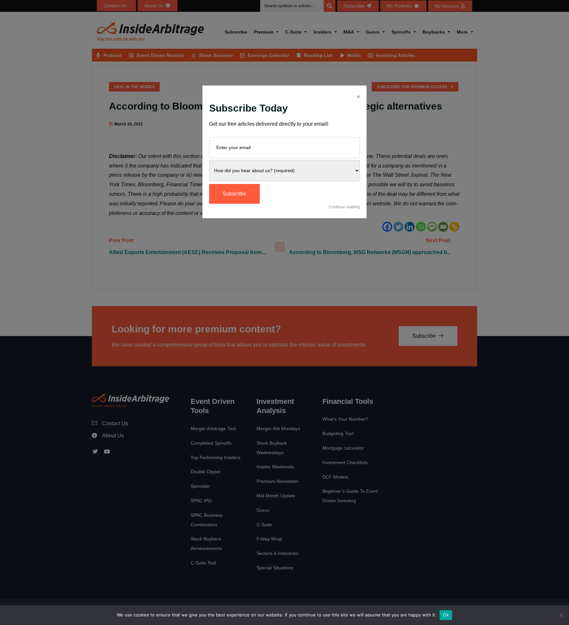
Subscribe (234, 193)
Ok (446, 614)
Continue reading (344, 207)
